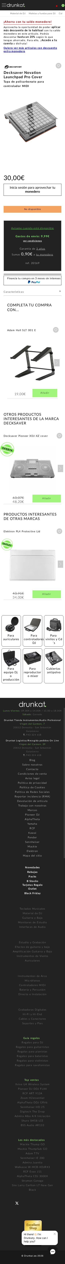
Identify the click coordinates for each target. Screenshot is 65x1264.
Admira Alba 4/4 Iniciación (32, 1116)
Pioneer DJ (32, 815)
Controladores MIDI (32, 985)
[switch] (8, 1259)
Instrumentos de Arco (32, 976)
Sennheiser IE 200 (32, 1158)
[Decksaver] (13, 69)
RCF (32, 828)
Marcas (32, 810)
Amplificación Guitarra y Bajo (32, 951)
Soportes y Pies (32, 1023)
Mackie (32, 846)
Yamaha (32, 824)
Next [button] (59, 122)
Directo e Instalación (32, 994)
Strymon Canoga (33, 1181)
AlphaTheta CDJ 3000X (32, 1176)
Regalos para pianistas (32, 1051)
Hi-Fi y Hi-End (32, 1014)
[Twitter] (18, 1204)
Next (57, 362)
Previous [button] (5, 122)
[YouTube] (25, 1203)
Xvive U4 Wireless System (32, 1084)
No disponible (32, 209)
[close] (54, 1233)
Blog (32, 760)
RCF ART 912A (32, 1093)
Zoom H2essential (32, 1098)
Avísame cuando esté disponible (32, 228)
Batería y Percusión (33, 990)
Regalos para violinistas (32, 1061)
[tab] (32, 293)
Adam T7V (32, 1153)
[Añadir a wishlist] (58, 66)
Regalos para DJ (32, 1042)
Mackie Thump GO (32, 1144)
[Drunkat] (16, 5)
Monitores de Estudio (32, 922)
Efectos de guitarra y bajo (32, 947)
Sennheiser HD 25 (32, 1107)
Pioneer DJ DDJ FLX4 (32, 1089)
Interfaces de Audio (32, 927)
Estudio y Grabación (32, 942)
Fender (32, 837)
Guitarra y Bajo (32, 918)
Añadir (44, 393)
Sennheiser (32, 842)
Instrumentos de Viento (32, 956)
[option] (32, 122)
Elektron (32, 851)
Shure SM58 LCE (32, 1121)
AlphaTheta (32, 819)
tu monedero (44, 254)
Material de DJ (32, 913)
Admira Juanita (33, 1162)
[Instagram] (33, 1203)
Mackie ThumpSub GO (32, 1149)
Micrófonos (32, 980)
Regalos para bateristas (32, 1056)
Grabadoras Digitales (32, 1010)
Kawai (32, 833)
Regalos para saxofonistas (32, 1065)
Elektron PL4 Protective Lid (22, 531)
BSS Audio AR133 (32, 1125)
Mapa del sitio (32, 855)
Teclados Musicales (32, 909)
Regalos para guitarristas (32, 1047)
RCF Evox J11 (32, 1171)
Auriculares (32, 960)
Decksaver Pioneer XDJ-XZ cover (26, 436)
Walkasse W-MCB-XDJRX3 (32, 1167)
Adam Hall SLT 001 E (21, 330)
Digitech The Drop (32, 1111)
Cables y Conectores (32, 1019)
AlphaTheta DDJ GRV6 (32, 1102)
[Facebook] (11, 1203)
